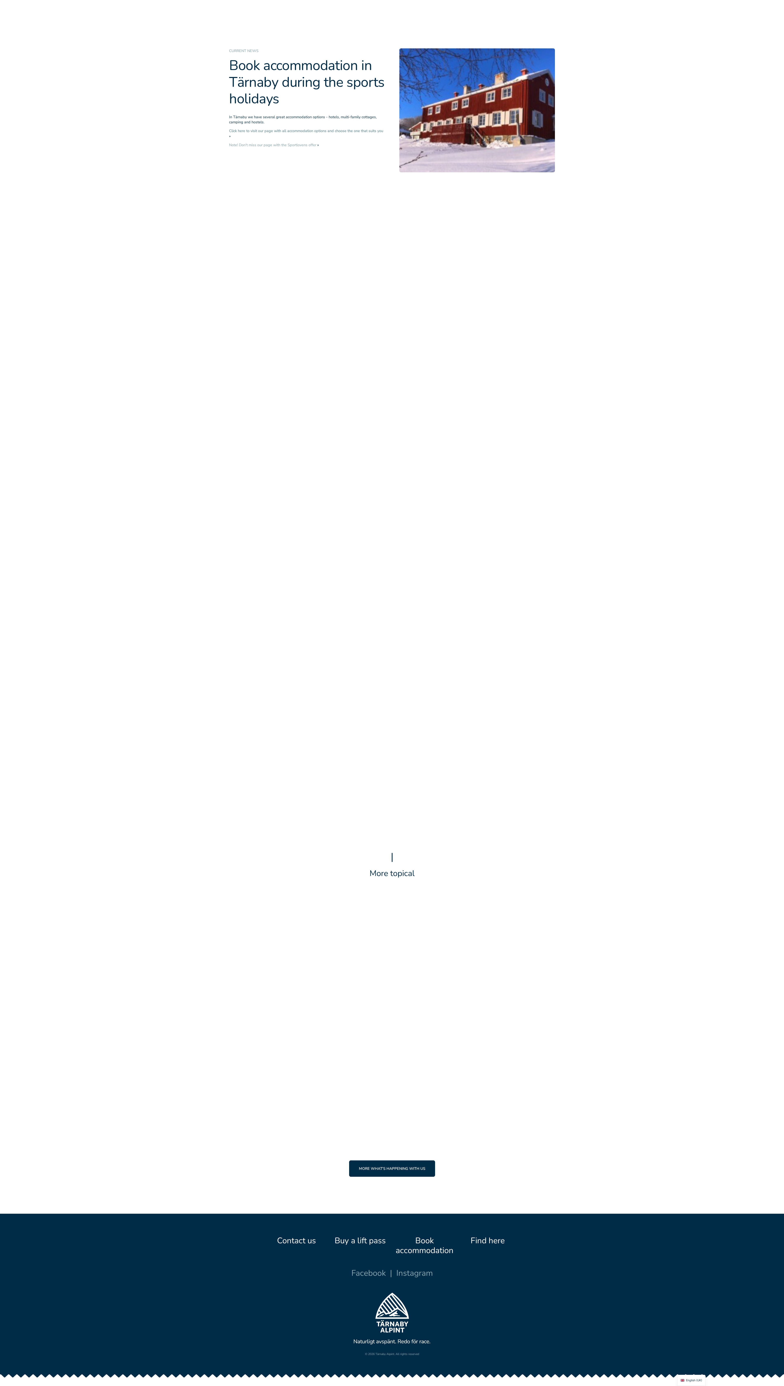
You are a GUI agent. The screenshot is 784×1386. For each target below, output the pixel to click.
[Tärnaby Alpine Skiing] (240, 19)
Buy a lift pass (360, 1240)
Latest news (409, 928)
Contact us (296, 1240)
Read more (411, 959)
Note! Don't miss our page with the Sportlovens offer (272, 144)
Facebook (368, 1273)
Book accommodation (424, 1245)
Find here (488, 1240)
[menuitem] (316, 19)
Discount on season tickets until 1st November (463, 945)
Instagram (414, 1273)
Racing (425, 1065)
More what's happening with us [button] (392, 1168)
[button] (310, 943)
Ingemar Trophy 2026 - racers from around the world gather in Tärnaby (476, 1082)
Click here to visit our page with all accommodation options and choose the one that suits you (306, 130)
